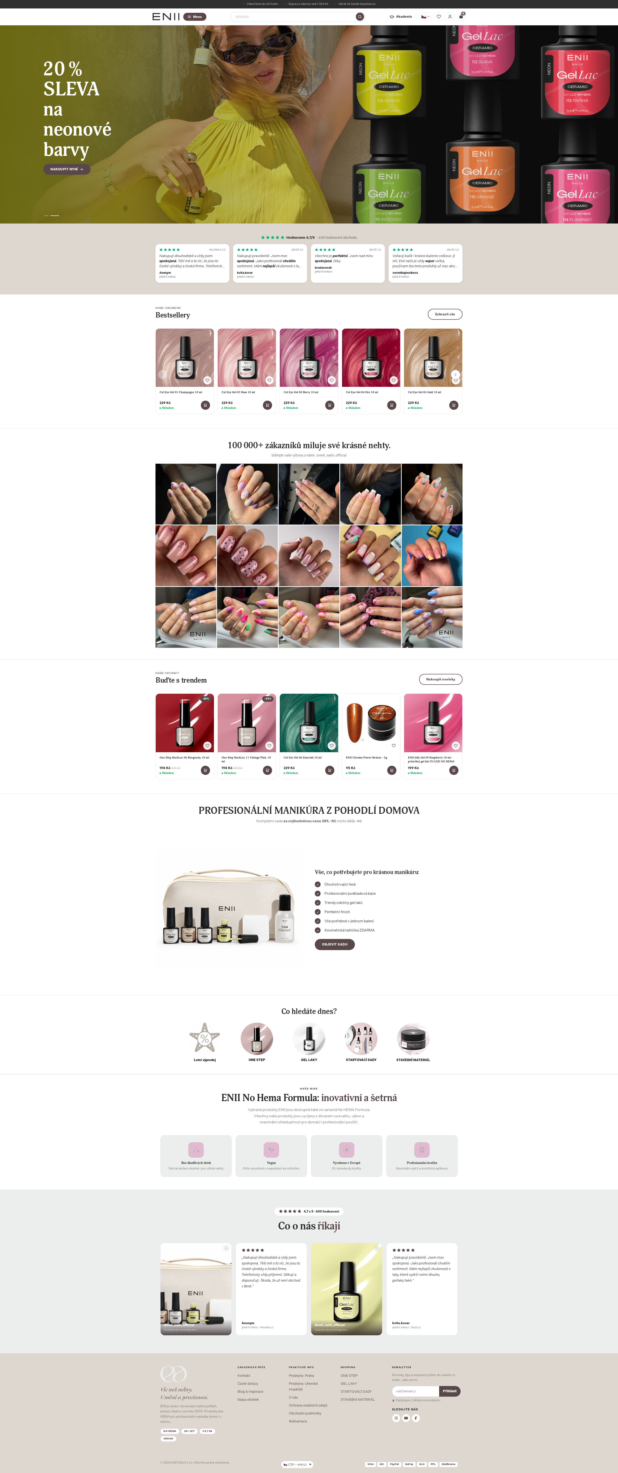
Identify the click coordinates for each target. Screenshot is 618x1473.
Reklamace (298, 1421)
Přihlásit (450, 1391)
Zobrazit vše (445, 314)
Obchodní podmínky (305, 1413)
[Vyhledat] (360, 17)
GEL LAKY (349, 1384)
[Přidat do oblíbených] (207, 380)
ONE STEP (349, 1376)
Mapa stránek (248, 1399)
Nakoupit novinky (440, 679)
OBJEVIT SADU (335, 944)
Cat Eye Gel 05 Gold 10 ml (424, 392)
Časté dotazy (248, 1384)
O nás (293, 1397)
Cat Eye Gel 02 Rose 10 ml (238, 392)
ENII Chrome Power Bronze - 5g (366, 757)
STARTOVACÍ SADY (356, 1392)
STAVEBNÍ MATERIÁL (358, 1399)
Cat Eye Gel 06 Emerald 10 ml (303, 757)
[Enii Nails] (166, 16)
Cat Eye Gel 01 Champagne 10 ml (181, 392)
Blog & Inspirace (250, 1392)
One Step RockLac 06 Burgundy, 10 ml (184, 757)
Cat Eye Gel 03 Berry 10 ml (301, 392)
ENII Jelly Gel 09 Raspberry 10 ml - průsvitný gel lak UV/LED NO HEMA (431, 760)
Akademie (404, 16)
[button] (46, 215)
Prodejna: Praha (301, 1376)
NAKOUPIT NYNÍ (64, 142)
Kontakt (244, 1376)
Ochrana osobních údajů (308, 1405)
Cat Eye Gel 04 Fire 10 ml (362, 392)
